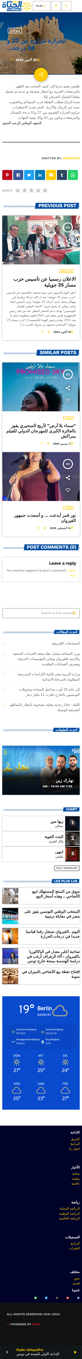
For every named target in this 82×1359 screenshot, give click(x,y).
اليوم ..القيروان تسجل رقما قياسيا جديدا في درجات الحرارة (53, 934)
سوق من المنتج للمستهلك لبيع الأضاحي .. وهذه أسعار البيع (56, 893)
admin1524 (71, 158)
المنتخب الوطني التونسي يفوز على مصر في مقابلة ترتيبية (52, 913)
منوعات (15, 30)
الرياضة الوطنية (69, 1213)
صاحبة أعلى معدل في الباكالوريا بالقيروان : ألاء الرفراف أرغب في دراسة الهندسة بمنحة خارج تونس (53, 956)
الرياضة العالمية (69, 1218)
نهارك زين (65, 780)
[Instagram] (57, 1297)
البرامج (75, 1143)
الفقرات (74, 1248)
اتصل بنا (74, 1148)
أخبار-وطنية (66, 271)
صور (77, 1278)
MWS (36, 1324)
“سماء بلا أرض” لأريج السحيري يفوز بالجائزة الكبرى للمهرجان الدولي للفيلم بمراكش (41, 431)
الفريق (75, 1139)
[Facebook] (78, 1297)
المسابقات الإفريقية (66, 643)
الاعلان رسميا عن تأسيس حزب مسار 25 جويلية (44, 282)
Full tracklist (67, 868)
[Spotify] (35, 1297)
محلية (76, 1173)
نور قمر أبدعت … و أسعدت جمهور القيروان (45, 518)
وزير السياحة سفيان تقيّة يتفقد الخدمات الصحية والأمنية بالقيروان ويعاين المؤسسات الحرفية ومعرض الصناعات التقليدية (46, 659)
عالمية (75, 1183)
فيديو (76, 1283)
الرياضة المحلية (69, 1208)
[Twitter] (46, 1297)
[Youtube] (67, 1297)
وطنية (76, 1178)
